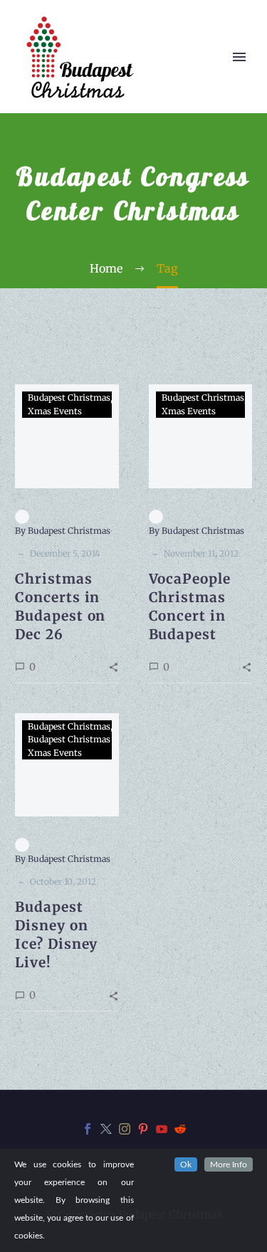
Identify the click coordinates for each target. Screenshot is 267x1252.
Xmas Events (55, 411)
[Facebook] (87, 1129)
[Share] (113, 666)
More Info (228, 1164)
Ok (186, 1164)
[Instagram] (124, 1129)
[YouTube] (161, 1129)
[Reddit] (180, 1129)
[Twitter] (106, 1129)
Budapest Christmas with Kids (90, 739)
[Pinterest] (143, 1129)
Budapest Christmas (69, 397)
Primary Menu (239, 57)
